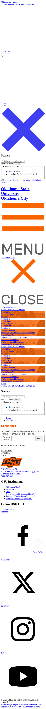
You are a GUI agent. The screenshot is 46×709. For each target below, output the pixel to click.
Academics (20, 309)
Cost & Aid (5, 328)
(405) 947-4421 (7, 476)
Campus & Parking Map (11, 474)
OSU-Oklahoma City (9, 469)
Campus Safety (17, 704)
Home (8, 418)
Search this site (7, 164)
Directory (31, 4)
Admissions (5, 319)
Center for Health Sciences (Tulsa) (20, 494)
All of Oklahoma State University (24, 174)
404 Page (10, 420)
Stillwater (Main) (13, 487)
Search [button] (39, 438)
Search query (6, 438)
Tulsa (8, 492)
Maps (3, 455)
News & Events (7, 509)
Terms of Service (24, 707)
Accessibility (6, 704)
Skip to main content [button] (9, 2)
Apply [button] (3, 383)
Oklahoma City (12, 489)
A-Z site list (6, 450)
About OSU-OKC (8, 309)
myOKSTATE (21, 4)
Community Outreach (20, 337)
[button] (23, 54)
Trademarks (35, 707)
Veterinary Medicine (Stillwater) (19, 498)
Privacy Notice (11, 707)
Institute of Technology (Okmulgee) (20, 496)
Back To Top (38, 552)
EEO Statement (30, 704)
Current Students (8, 4)
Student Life (6, 337)
